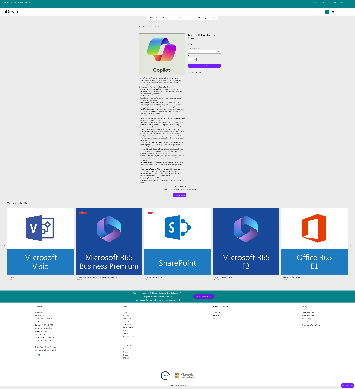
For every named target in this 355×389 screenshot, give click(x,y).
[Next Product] (350, 245)
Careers (215, 322)
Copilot (125, 334)
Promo (125, 349)
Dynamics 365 (127, 324)
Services (125, 355)
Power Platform (128, 327)
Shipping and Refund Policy (311, 325)
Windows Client (128, 337)
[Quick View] (40, 241)
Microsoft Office (128, 340)
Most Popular (127, 346)
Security (125, 352)
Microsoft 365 (127, 318)
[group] (177, 245)
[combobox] (204, 52)
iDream (12, 11)
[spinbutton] (192, 59)
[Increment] (195, 59)
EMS (124, 331)
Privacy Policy (306, 319)
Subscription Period (194, 48)
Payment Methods (308, 315)
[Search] (327, 12)
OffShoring (126, 358)
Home (141, 27)
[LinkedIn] (39, 355)
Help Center (217, 315)
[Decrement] (189, 59)
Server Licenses (128, 343)
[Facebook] (36, 355)
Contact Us (216, 312)
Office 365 (126, 321)
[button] (153, 18)
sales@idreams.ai (41, 322)
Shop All (126, 315)
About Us (216, 319)
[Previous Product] (4, 245)
